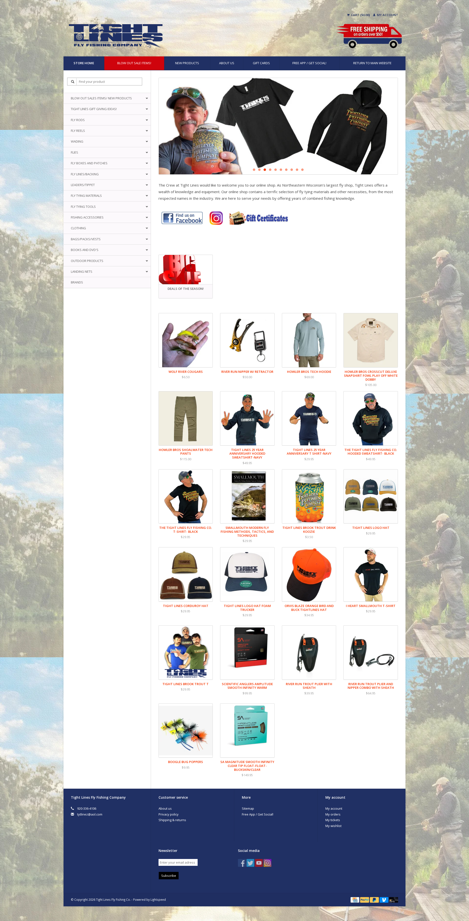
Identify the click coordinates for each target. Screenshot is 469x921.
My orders (333, 814)
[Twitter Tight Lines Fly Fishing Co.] (250, 863)
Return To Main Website (372, 63)
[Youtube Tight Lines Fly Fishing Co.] (259, 863)
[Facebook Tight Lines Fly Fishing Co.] (242, 863)
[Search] (72, 81)
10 (302, 169)
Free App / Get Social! (309, 63)
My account (387, 15)
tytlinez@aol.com (89, 814)
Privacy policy (169, 814)
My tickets (332, 820)
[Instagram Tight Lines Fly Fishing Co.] (267, 863)
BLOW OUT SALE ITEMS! (134, 63)
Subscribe (168, 875)
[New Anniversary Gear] (278, 126)
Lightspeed (158, 899)
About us (226, 63)
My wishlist (333, 826)
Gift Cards (261, 63)
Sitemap (248, 808)
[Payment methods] (355, 899)
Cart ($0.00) (360, 15)
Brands (77, 282)
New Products (187, 63)
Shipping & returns (172, 820)
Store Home (84, 63)
